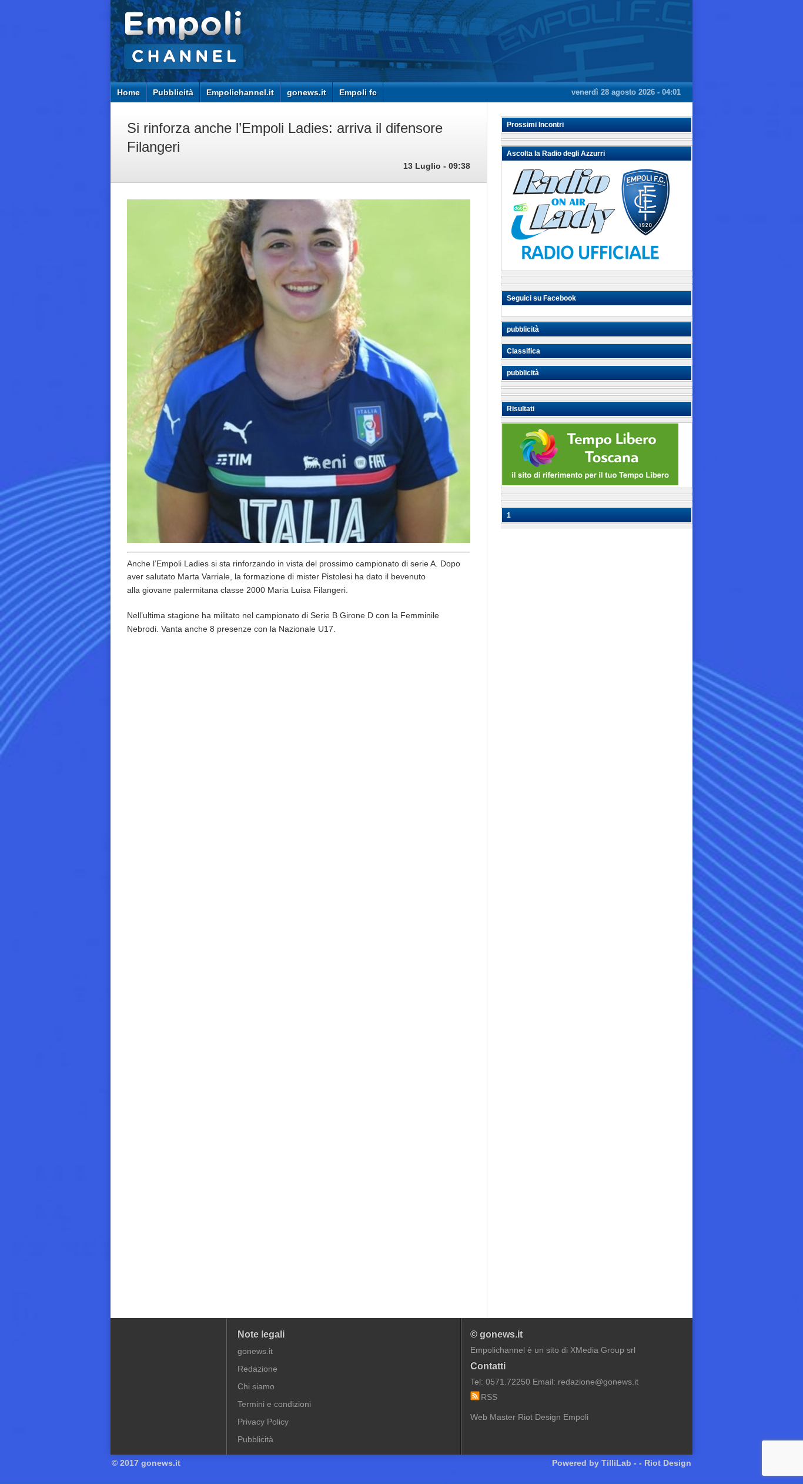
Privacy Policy (263, 1421)
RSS (489, 1397)
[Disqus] (298, 822)
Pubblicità (173, 92)
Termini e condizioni (274, 1404)
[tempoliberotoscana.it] (590, 482)
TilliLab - (619, 1463)
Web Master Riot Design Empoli (529, 1417)
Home (128, 92)
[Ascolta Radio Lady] (590, 265)
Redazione (257, 1368)
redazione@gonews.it (598, 1381)
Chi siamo (256, 1386)
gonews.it (306, 92)
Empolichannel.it (240, 92)
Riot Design (667, 1463)
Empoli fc (358, 92)
